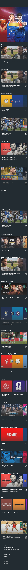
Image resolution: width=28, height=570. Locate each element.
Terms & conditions (8, 547)
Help (5, 545)
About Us (6, 561)
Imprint (5, 552)
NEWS (5, 556)
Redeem (6, 559)
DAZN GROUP (7, 554)
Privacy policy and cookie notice (11, 549)
